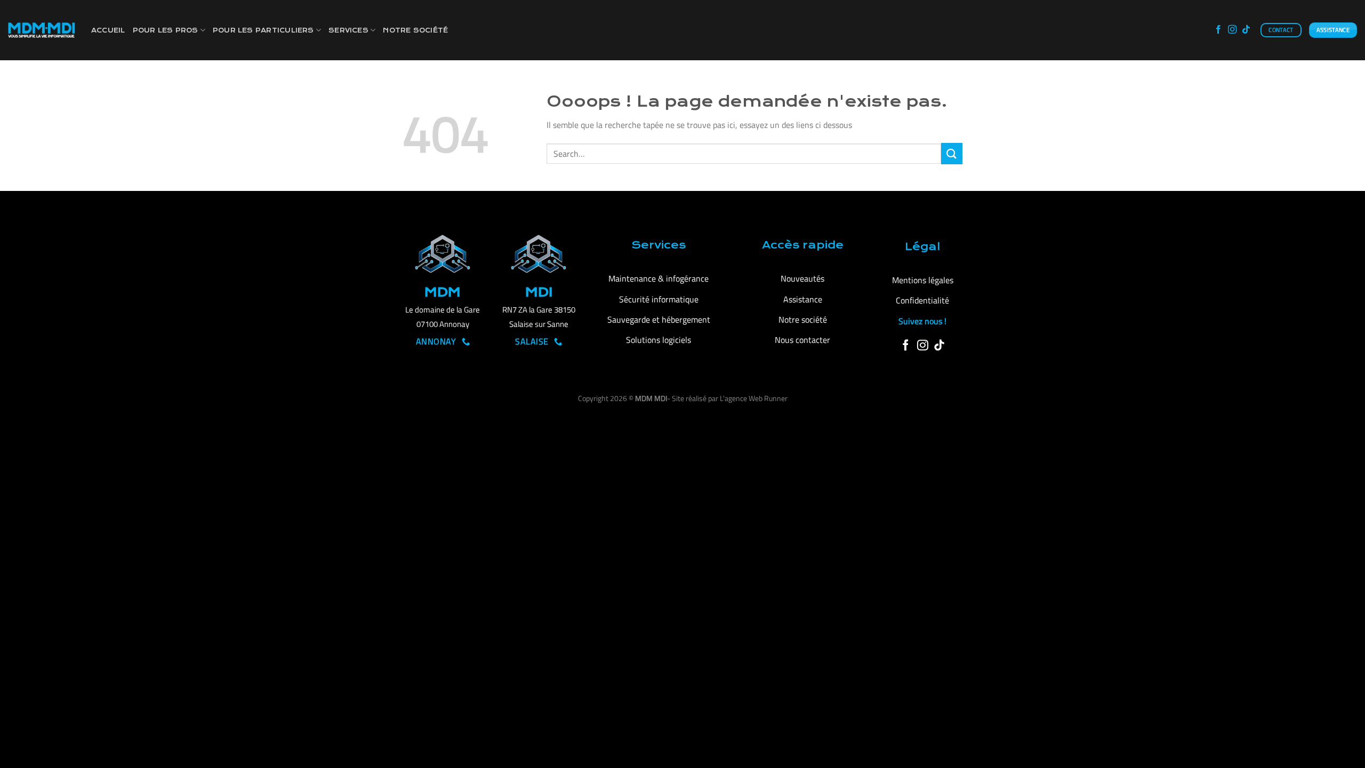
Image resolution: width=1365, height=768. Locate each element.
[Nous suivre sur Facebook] (1218, 30)
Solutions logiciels (658, 339)
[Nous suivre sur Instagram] (1232, 30)
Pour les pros (165, 30)
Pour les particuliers (263, 30)
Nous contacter (802, 339)
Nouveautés (802, 278)
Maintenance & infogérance (658, 278)
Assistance (802, 299)
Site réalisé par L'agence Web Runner (730, 398)
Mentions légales (922, 280)
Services (348, 30)
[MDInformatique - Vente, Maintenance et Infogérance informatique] (41, 30)
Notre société (415, 30)
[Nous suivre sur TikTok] (1246, 30)
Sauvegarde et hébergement (658, 319)
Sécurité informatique (658, 299)
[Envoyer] (951, 153)
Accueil (108, 30)
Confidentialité (922, 300)
